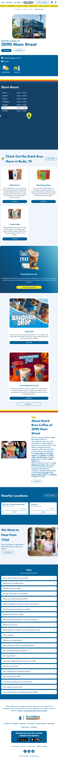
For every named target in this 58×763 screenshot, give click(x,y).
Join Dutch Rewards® (29, 287)
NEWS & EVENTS (41, 723)
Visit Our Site (36, 481)
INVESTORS (50, 723)
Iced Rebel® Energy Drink (43, 464)
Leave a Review (7, 552)
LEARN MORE (29, 342)
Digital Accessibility (41, 746)
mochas (33, 455)
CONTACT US (7, 723)
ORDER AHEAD (6, 50)
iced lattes (50, 453)
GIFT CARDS (17, 2)
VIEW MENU (15, 201)
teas (51, 473)
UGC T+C (23, 746)
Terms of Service (15, 746)
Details (15, 512)
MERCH (24, 2)
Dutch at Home (43, 3)
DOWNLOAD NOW (22, 6)
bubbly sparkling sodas (38, 475)
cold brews (43, 455)
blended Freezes (42, 457)
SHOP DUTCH (25, 727)
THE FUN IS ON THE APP (11, 6)
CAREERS (15, 723)
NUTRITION (33, 727)
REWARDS (9, 2)
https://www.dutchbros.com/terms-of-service (33, 711)
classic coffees (39, 453)
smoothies (53, 475)
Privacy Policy (31, 746)
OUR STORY (22, 723)
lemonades (45, 473)
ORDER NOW (29, 398)
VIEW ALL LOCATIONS (50, 495)
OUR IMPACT (31, 723)
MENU (3, 2)
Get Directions (19, 50)
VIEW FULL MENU (51, 158)
